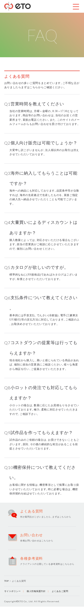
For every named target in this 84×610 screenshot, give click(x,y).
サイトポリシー (12, 591)
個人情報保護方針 (36, 591)
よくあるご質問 (60, 591)
